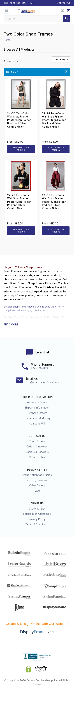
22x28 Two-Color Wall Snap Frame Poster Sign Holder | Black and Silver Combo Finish (54, 120)
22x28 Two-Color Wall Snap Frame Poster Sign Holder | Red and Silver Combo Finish (20, 202)
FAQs (37, 490)
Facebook (11, 695)
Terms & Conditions (37, 524)
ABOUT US (37, 503)
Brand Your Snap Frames (37, 474)
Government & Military (37, 418)
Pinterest (37, 695)
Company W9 (37, 423)
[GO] (66, 18)
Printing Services (37, 480)
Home (7, 40)
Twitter (24, 695)
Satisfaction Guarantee (37, 513)
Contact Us (63, 2)
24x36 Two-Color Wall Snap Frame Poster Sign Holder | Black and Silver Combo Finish (20, 120)
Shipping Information (37, 407)
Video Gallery (37, 485)
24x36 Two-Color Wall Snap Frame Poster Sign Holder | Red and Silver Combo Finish (54, 202)
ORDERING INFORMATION (37, 397)
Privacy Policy (37, 519)
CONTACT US (37, 436)
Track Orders (37, 441)
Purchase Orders (37, 413)
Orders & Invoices (37, 446)
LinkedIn (49, 695)
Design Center (37, 469)
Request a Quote (37, 402)
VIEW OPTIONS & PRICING (21, 148)
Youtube (62, 695)
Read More (11, 324)
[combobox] (37, 18)
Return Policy (37, 457)
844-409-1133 (24, 2)
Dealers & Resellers (37, 451)
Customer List (37, 508)
